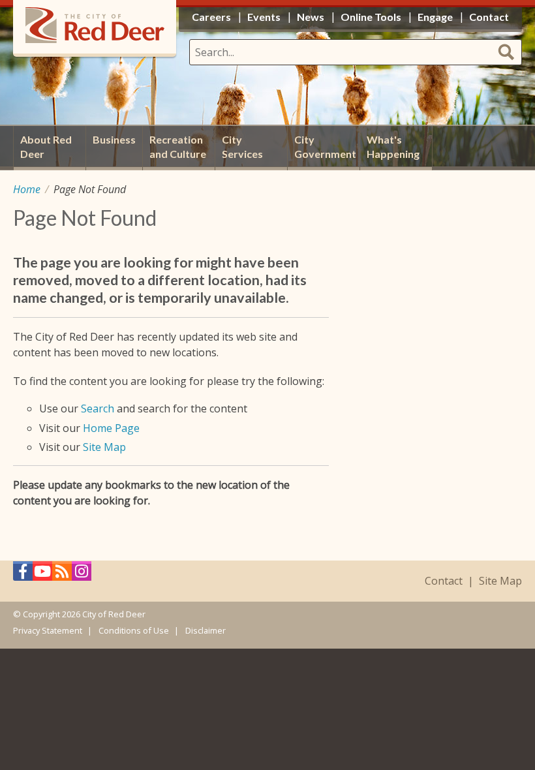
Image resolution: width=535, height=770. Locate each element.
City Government (325, 146)
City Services (242, 146)
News (310, 16)
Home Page (111, 428)
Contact (444, 581)
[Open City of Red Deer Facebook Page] (23, 574)
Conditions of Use (134, 630)
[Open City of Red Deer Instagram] (81, 574)
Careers (211, 16)
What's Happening (393, 146)
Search (97, 408)
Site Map (104, 447)
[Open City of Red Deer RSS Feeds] (62, 574)
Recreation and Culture (177, 146)
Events (264, 16)
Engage (435, 16)
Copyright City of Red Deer (84, 614)
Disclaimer (205, 630)
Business (114, 139)
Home (26, 189)
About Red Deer (46, 146)
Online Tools (371, 16)
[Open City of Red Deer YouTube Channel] (42, 574)
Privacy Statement (47, 630)
